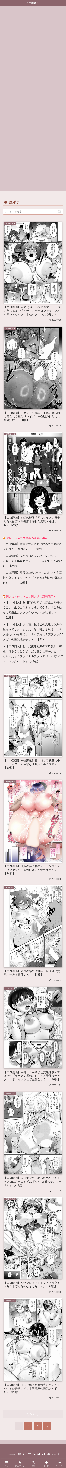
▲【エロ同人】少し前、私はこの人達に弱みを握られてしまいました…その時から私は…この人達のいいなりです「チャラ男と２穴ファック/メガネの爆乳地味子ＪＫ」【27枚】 (33, 632)
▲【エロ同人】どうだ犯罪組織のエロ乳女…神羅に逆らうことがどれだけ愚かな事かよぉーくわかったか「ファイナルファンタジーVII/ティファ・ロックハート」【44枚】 (33, 654)
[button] (59, 212)
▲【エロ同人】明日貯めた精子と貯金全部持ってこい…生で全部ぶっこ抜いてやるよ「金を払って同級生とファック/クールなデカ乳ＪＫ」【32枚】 (32, 610)
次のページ (33, 1414)
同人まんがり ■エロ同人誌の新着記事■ (30, 596)
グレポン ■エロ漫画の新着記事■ (26, 538)
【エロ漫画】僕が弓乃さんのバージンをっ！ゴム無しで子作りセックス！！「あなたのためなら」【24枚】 (32, 560)
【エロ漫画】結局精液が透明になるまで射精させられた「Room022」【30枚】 (32, 546)
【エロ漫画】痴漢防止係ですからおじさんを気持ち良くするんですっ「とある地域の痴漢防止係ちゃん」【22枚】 (32, 577)
